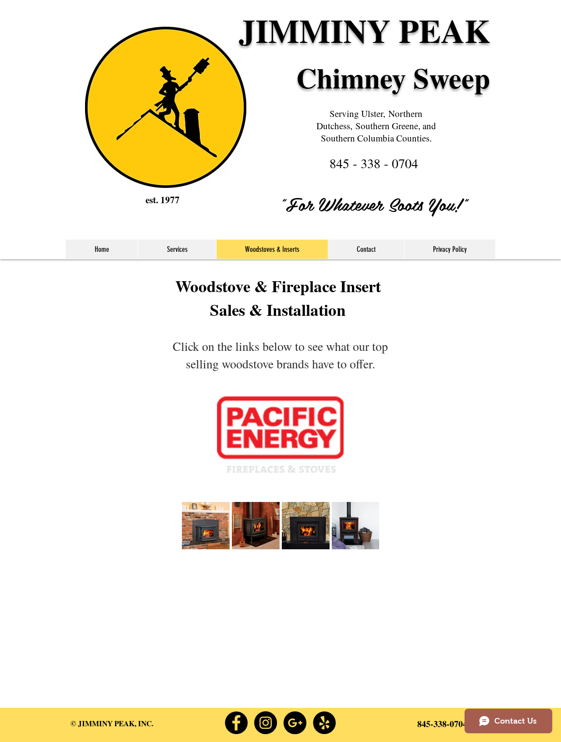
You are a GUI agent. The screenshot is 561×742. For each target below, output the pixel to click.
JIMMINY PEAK (364, 30)
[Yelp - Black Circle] (324, 722)
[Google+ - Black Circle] (295, 722)
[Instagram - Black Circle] (265, 722)
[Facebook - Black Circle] (236, 722)
